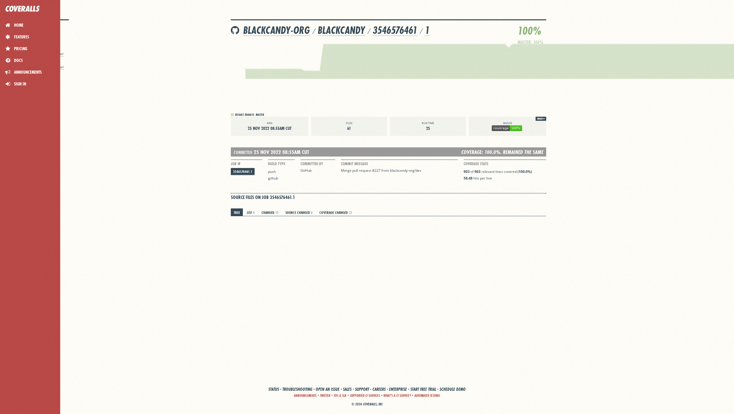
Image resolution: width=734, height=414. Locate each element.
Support (362, 389)
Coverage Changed (335, 212)
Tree (237, 212)
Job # (235, 164)
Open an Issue (327, 389)
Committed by (311, 164)
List (251, 212)
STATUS (273, 389)
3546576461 (395, 30)
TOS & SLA (340, 395)
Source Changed (299, 212)
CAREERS (379, 389)
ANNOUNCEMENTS (305, 395)
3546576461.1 (242, 171)
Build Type (276, 164)
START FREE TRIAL (423, 389)
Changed (269, 212)
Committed (243, 152)
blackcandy (341, 30)
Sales (347, 389)
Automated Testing (427, 395)
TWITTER (325, 395)
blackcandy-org (276, 30)
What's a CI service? (397, 395)
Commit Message (354, 164)
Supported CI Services (365, 395)
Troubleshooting (297, 389)
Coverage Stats (476, 164)
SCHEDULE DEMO (453, 389)
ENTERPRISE (398, 389)
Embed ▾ (541, 118)
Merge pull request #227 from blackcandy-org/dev (381, 170)
